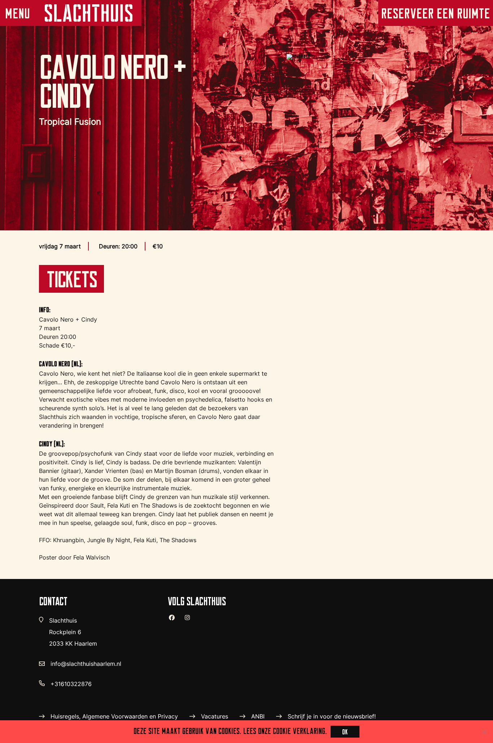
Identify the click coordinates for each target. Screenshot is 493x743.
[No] (484, 731)
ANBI (258, 716)
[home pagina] (88, 13)
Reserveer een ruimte (435, 13)
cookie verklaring (299, 730)
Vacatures (214, 716)
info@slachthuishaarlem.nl (86, 663)
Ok (345, 732)
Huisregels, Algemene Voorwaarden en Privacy (114, 716)
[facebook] (174, 620)
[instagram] (190, 620)
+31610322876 (71, 683)
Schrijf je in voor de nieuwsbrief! (332, 716)
